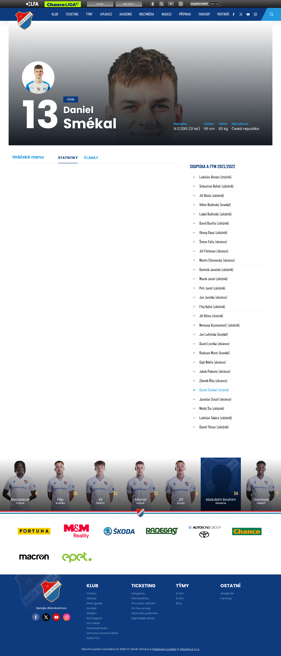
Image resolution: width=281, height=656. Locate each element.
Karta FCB (93, 638)
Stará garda (94, 603)
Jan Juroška (213, 297)
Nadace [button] (167, 14)
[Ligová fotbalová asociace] (32, 5)
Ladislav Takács (215, 417)
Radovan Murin (214, 352)
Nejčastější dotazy (143, 618)
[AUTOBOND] (204, 533)
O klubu (92, 593)
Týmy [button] (89, 14)
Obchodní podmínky (144, 613)
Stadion (92, 613)
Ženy (179, 603)
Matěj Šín (211, 408)
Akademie (125, 14)
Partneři (223, 14)
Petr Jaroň (212, 288)
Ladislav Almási (215, 177)
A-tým (180, 593)
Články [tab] (91, 157)
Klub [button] (55, 14)
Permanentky (140, 598)
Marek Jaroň (213, 278)
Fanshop (204, 14)
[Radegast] (161, 533)
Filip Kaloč (212, 306)
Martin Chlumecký (217, 260)
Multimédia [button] (146, 14)
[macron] (34, 558)
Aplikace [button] (106, 14)
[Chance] (246, 533)
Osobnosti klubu (97, 628)
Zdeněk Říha (213, 380)
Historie (91, 598)
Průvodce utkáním (143, 603)
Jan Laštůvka (213, 334)
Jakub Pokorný (215, 371)
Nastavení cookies (164, 649)
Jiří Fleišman (213, 251)
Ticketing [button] (72, 14)
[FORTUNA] (34, 533)
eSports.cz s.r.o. (190, 649)
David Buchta (214, 223)
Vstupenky (138, 593)
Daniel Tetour (214, 427)
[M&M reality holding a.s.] (76, 533)
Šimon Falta (213, 241)
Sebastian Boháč (216, 186)
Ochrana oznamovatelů (102, 633)
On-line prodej (140, 608)
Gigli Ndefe (212, 362)
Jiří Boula (211, 195)
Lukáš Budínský (215, 214)
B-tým (180, 598)
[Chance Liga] (63, 5)
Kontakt (92, 608)
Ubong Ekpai (213, 232)
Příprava (185, 14)
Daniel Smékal (214, 389)
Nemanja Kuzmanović (219, 325)
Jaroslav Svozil (215, 399)
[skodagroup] (119, 533)
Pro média (93, 623)
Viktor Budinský (215, 204)
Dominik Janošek (216, 269)
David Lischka (214, 343)
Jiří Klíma (211, 315)
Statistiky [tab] (68, 157)
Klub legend (94, 618)
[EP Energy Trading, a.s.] (76, 558)
